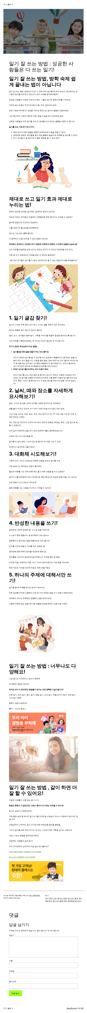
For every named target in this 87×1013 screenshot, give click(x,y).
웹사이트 (12, 981)
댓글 (11, 935)
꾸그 (46, 898)
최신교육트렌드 (34, 895)
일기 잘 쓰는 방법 (60, 898)
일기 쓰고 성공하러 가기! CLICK (22, 857)
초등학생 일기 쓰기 (74, 901)
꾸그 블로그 (8, 4)
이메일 (11, 971)
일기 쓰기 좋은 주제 (60, 901)
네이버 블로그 (20, 709)
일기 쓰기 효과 (73, 898)
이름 (11, 961)
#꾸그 (51, 898)
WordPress (71, 1008)
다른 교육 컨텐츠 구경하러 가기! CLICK (25, 852)
